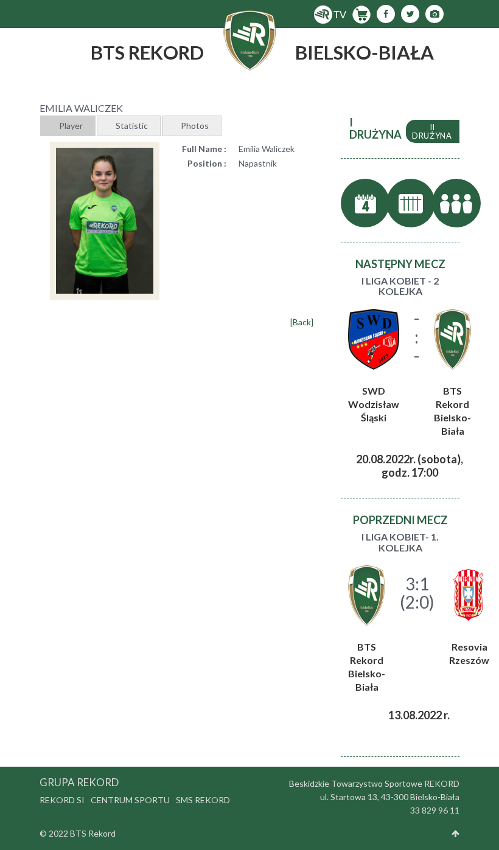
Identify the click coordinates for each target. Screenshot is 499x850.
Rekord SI (62, 800)
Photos (195, 125)
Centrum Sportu (130, 800)
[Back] (301, 322)
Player (71, 125)
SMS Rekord (203, 800)
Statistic (132, 125)
